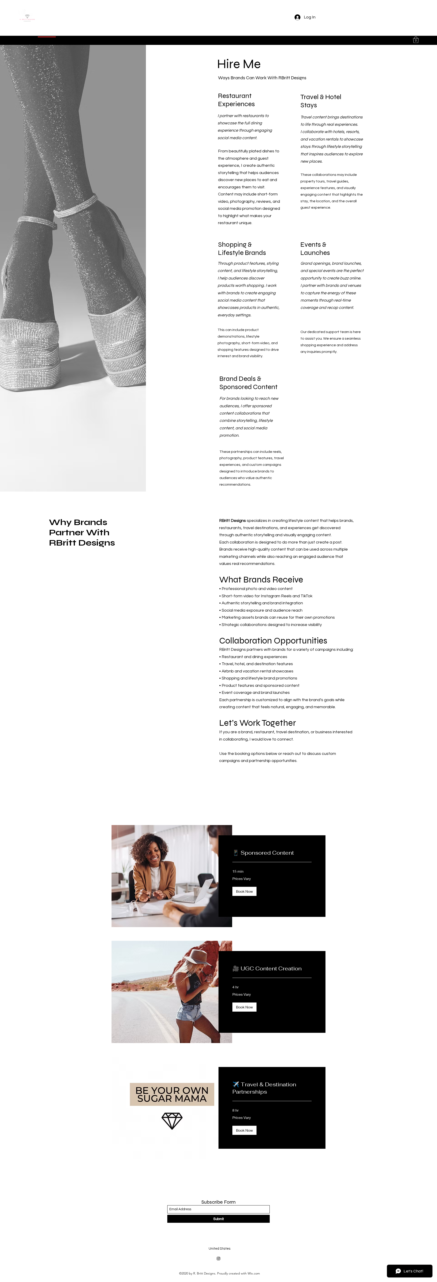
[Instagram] (218, 1258)
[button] (416, 39)
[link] (272, 852)
